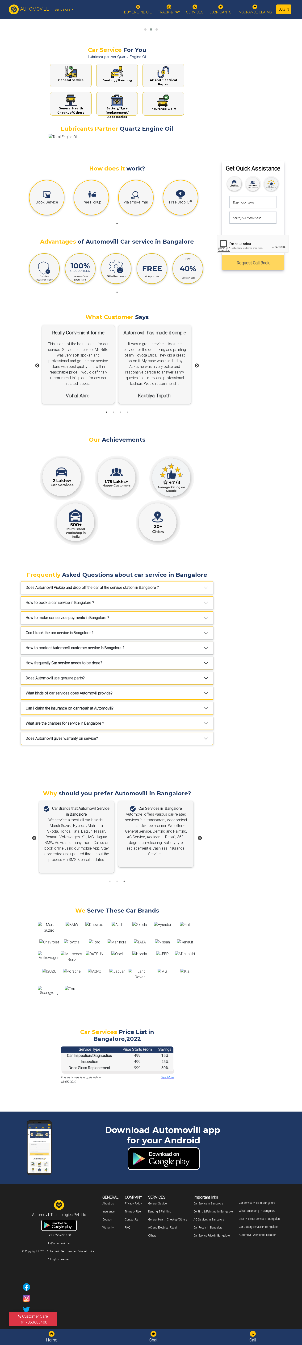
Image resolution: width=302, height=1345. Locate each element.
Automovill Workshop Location (258, 1235)
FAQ (127, 1227)
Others (152, 1235)
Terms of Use (133, 1211)
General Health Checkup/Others (167, 1219)
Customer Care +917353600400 (33, 1319)
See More (167, 1077)
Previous (37, 365)
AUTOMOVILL (34, 9)
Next (196, 365)
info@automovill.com (59, 1243)
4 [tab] (127, 412)
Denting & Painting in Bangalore (213, 1211)
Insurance (108, 1211)
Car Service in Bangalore (208, 1203)
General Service (157, 1203)
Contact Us (131, 1219)
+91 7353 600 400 (59, 1235)
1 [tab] (117, 223)
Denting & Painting (159, 1211)
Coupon (107, 1219)
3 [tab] (120, 412)
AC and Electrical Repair (163, 1227)
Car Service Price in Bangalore (211, 1235)
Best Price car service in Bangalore (259, 1218)
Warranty (108, 1227)
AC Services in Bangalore (208, 1219)
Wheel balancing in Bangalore (257, 1210)
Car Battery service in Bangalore (258, 1227)
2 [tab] (113, 412)
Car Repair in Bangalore (207, 1227)
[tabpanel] (50, 199)
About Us (108, 1203)
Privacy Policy (133, 1203)
